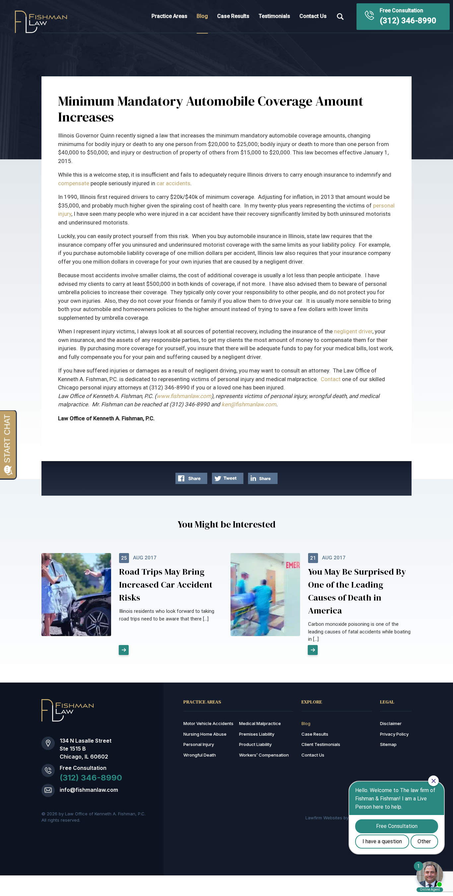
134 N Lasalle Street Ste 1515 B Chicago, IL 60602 (85, 748)
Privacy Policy (394, 734)
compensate (73, 183)
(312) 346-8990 (408, 20)
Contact (331, 379)
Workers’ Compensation (264, 755)
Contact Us (313, 16)
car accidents (173, 183)
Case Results (233, 16)
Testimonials (274, 16)
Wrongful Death (199, 755)
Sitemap (388, 744)
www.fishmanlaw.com (184, 396)
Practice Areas (169, 16)
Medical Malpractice (260, 723)
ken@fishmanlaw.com (249, 404)
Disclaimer (391, 723)
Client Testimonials (320, 744)
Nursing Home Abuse (205, 734)
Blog (202, 16)
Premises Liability (256, 734)
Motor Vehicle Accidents (208, 723)
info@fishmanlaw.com (89, 789)
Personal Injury (198, 744)
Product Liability (255, 744)
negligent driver (353, 331)
